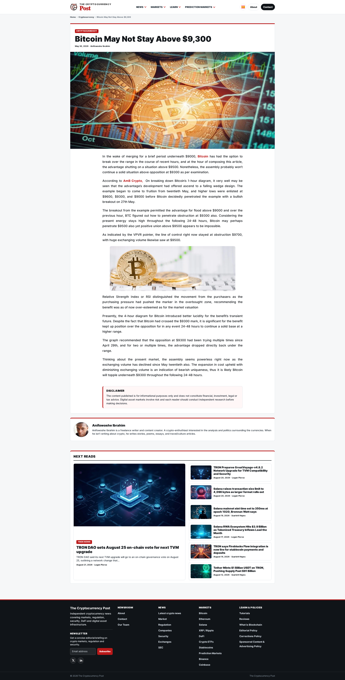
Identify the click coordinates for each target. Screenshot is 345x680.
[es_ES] (243, 7)
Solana (203, 624)
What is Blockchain (250, 624)
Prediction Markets (198, 7)
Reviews (244, 619)
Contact (268, 7)
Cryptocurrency (86, 17)
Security (163, 636)
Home (73, 17)
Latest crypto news (169, 613)
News (139, 7)
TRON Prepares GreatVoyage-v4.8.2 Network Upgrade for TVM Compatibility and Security (240, 470)
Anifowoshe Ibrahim (100, 46)
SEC (160, 647)
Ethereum (204, 619)
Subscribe (105, 651)
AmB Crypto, (133, 181)
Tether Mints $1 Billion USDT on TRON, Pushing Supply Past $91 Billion (238, 569)
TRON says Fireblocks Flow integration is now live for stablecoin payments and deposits (240, 549)
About (253, 7)
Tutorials (244, 613)
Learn (174, 7)
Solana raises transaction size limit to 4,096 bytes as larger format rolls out (238, 490)
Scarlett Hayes (238, 515)
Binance (203, 659)
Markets (157, 7)
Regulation (164, 624)
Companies (165, 630)
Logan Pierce (100, 565)
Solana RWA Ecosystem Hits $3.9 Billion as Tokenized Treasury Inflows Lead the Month (240, 530)
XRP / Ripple (206, 630)
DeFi (201, 636)
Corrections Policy (250, 636)
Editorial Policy (248, 630)
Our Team (123, 624)
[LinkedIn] (81, 660)
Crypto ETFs (206, 641)
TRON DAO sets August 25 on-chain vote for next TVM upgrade (127, 549)
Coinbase (204, 664)
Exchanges (164, 641)
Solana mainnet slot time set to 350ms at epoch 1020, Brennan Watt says (240, 510)
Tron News (84, 542)
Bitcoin (203, 156)
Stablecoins (206, 647)
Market (162, 619)
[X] (73, 660)
